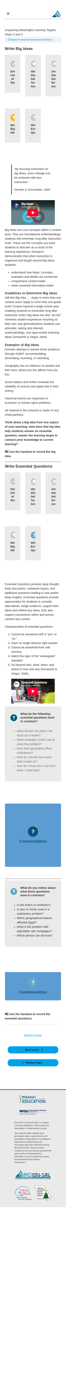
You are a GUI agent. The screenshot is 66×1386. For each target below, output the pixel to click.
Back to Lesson (33, 1035)
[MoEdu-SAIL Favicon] (56, 9)
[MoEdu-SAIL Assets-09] (32, 1110)
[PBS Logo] (43, 1186)
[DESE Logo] (32, 1093)
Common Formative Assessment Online (29, 39)
